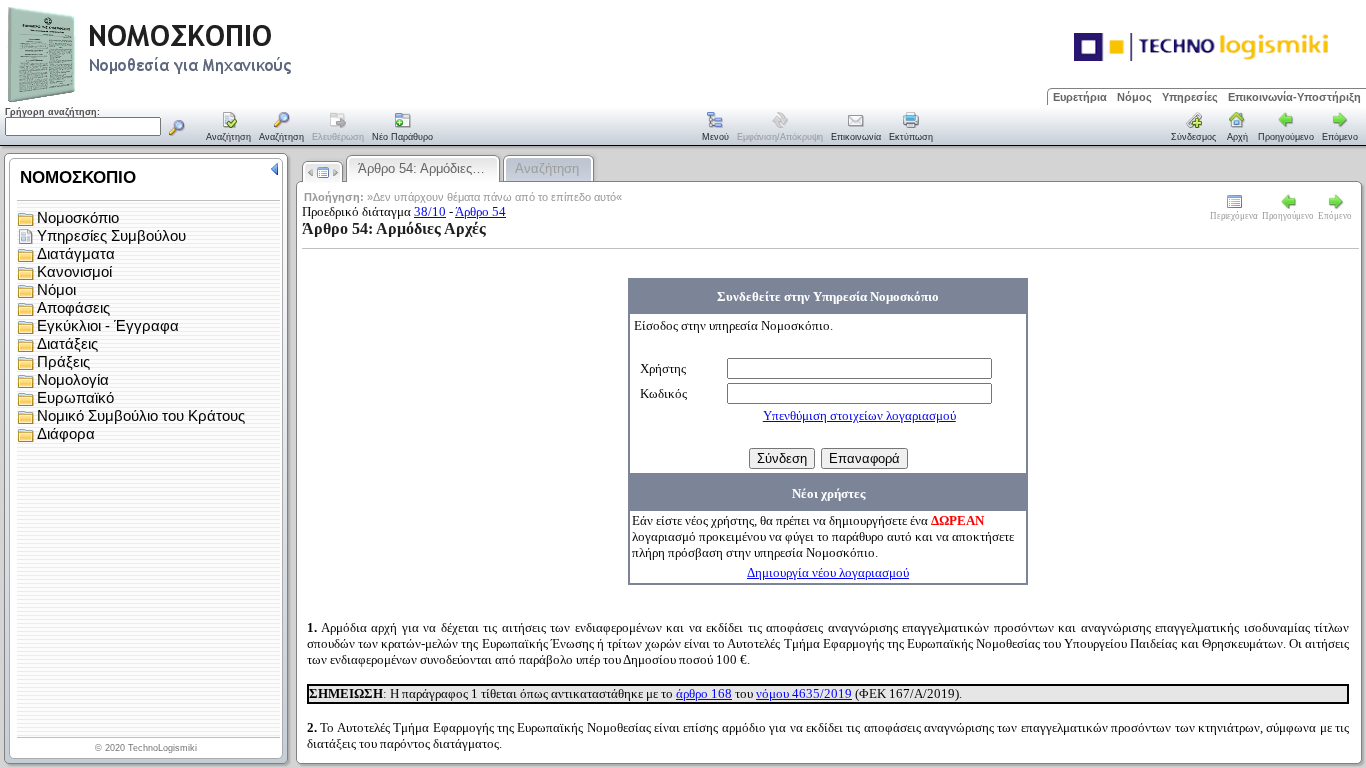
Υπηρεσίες (1190, 97)
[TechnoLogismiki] (228, 99)
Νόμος (1134, 97)
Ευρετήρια (1080, 97)
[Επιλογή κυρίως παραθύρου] (229, 128)
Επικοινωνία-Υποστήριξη (1294, 97)
